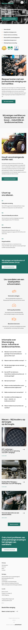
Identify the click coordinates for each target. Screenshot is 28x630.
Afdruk (14, 620)
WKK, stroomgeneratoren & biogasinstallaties (12, 584)
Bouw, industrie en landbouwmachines (10, 583)
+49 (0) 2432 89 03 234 (7, 600)
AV (14, 622)
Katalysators (4, 580)
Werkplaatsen (5, 565)
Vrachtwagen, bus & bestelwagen (9, 581)
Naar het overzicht (14, 524)
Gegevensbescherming (14, 618)
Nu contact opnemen (8, 101)
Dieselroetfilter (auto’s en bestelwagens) (11, 576)
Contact (3, 570)
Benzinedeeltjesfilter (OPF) (8, 578)
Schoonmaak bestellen (9, 267)
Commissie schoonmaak (9, 549)
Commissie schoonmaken (10, 18)
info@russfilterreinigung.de (8, 598)
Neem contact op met (8, 611)
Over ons (4, 566)
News (3, 568)
